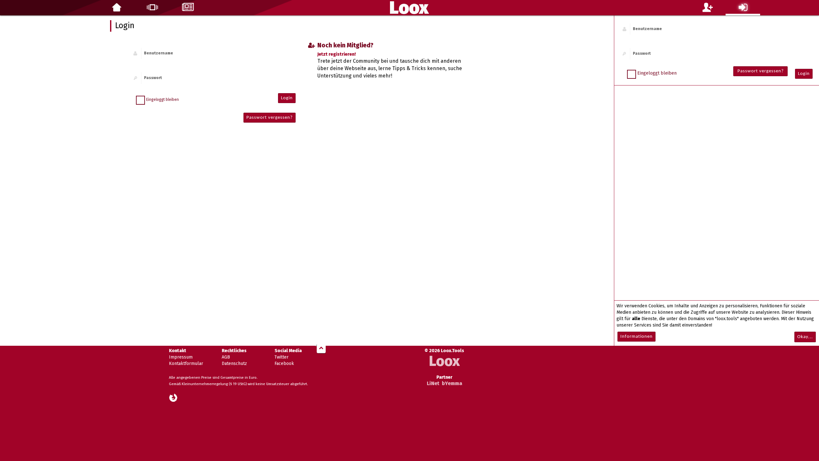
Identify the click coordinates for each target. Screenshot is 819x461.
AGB (226, 357)
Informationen (636, 336)
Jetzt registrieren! (336, 54)
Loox (444, 361)
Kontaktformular (186, 363)
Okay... (805, 337)
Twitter (281, 357)
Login (804, 73)
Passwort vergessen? (760, 71)
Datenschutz (234, 363)
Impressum (181, 357)
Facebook (284, 363)
